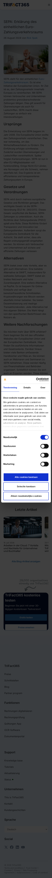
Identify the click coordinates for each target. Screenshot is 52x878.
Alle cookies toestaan (26, 477)
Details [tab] (27, 387)
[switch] (44, 446)
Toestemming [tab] (10, 387)
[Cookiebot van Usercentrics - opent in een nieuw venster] (37, 379)
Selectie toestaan (26, 486)
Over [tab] (42, 387)
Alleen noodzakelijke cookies (26, 496)
